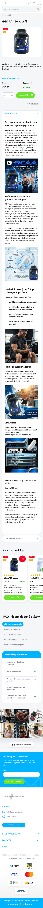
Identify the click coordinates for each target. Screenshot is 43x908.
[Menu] (40, 3)
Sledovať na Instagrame (23, 745)
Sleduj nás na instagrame (12, 855)
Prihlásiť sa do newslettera (14, 781)
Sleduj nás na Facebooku (31, 855)
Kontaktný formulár (14, 825)
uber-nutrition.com (15, 859)
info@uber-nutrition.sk (15, 812)
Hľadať (38, 9)
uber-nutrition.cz (29, 859)
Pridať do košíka (23, 95)
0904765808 (11, 817)
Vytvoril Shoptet (13, 904)
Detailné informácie (9, 78)
